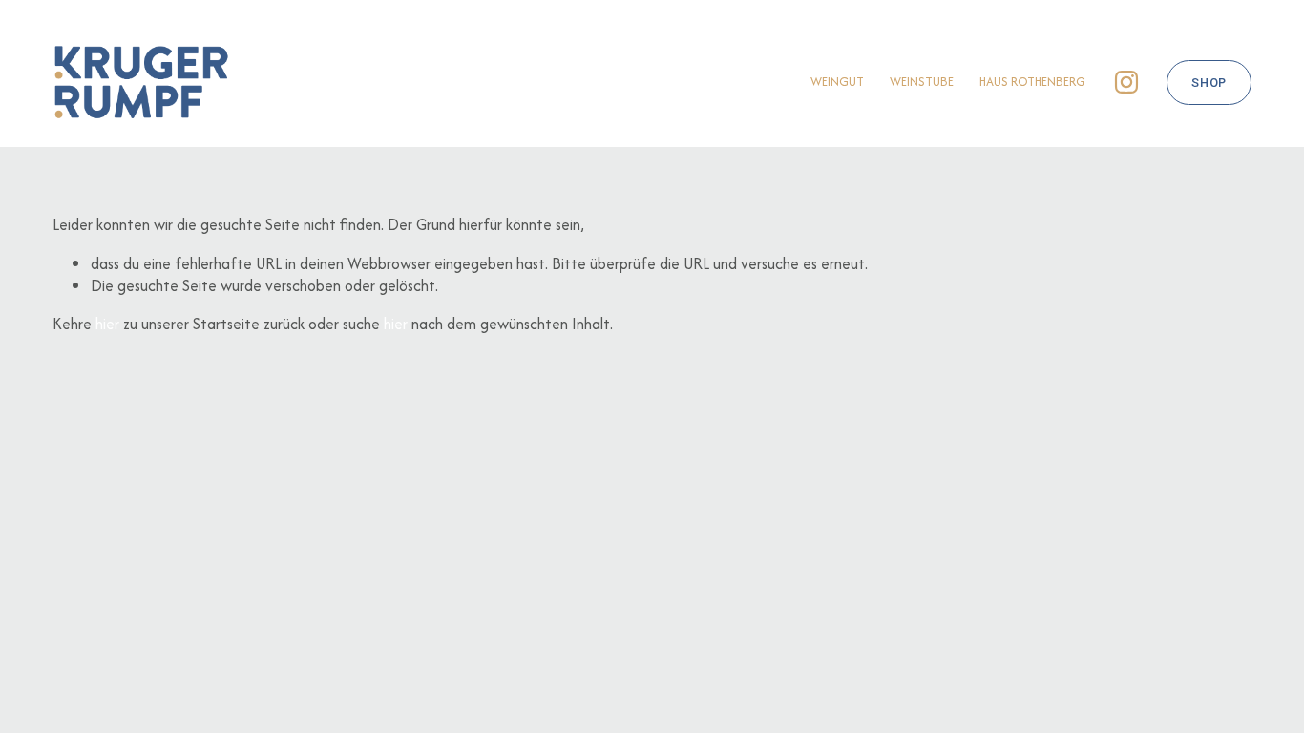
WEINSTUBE (922, 82)
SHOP (1209, 82)
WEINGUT (837, 82)
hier (107, 323)
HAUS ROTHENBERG (1032, 82)
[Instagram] (1126, 82)
